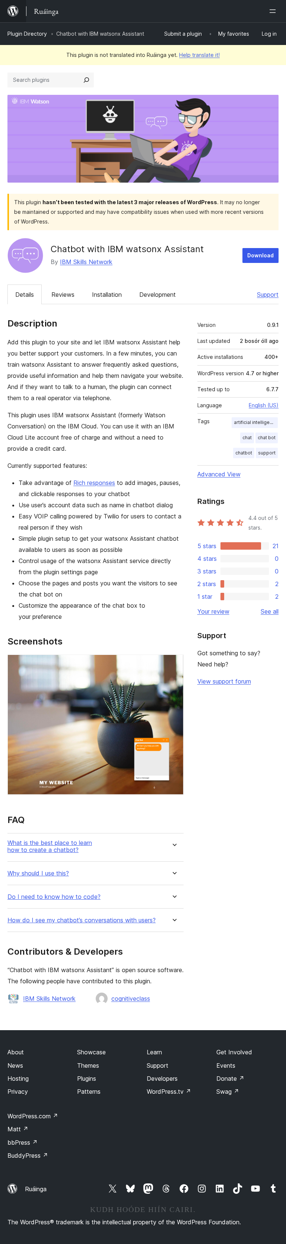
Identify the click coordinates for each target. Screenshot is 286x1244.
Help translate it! (199, 55)
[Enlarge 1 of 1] (173, 664)
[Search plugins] (86, 80)
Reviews (62, 294)
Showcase (91, 1052)
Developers (162, 1078)
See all (270, 611)
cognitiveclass (130, 998)
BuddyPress (27, 1155)
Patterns (89, 1091)
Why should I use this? (38, 873)
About (15, 1052)
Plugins (86, 1078)
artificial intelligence (256, 422)
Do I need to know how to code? (54, 896)
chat (247, 437)
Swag (227, 1091)
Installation (107, 294)
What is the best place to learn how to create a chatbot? (49, 846)
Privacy (17, 1091)
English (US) (264, 405)
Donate (230, 1078)
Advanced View (219, 474)
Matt (17, 1129)
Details (24, 294)
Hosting (18, 1078)
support (267, 453)
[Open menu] (274, 11)
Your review (213, 611)
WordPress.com (32, 1116)
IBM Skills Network (86, 262)
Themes (88, 1065)
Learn (154, 1052)
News (15, 1065)
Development (157, 294)
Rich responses (94, 482)
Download (260, 255)
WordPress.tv (169, 1091)
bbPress (22, 1142)
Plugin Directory (27, 33)
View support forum (224, 681)
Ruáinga (36, 1189)
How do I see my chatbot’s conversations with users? (81, 920)
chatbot (243, 453)
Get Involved (234, 1052)
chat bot (267, 437)
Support (268, 294)
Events (225, 1065)
